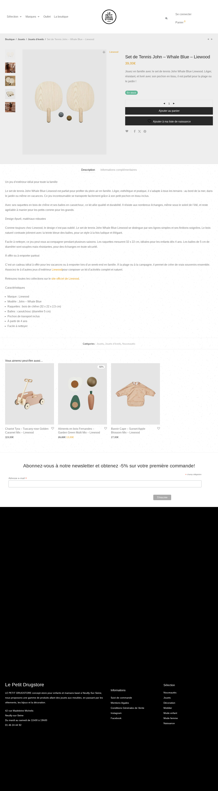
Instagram (116, 713)
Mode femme (171, 718)
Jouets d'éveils (36, 39)
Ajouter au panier (169, 110)
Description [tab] (88, 169)
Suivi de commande (121, 697)
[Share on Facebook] (134, 131)
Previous (24, 102)
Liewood (57, 269)
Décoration (169, 702)
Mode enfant (170, 713)
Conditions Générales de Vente (127, 708)
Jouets (21, 39)
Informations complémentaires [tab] (118, 169)
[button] (14, 16)
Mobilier (168, 708)
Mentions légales (120, 702)
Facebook (116, 718)
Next (104, 102)
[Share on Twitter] (139, 131)
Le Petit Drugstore (24, 684)
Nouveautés (128, 343)
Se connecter (183, 14)
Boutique (10, 39)
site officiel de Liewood (65, 278)
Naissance (169, 723)
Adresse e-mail (18, 478)
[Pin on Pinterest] (145, 131)
